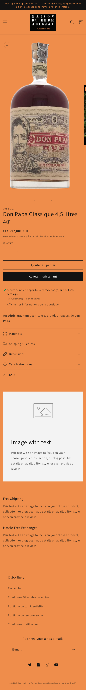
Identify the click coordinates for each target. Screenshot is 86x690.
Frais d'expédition (25, 236)
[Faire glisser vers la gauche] (34, 201)
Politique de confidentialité (26, 606)
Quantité (8, 243)
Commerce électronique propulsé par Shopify (57, 683)
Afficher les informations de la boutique (33, 304)
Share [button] (11, 375)
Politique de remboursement (27, 615)
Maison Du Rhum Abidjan (26, 683)
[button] (5, 22)
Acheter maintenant (43, 276)
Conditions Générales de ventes (28, 597)
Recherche (14, 588)
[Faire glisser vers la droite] (51, 201)
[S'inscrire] (73, 649)
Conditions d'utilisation (23, 624)
